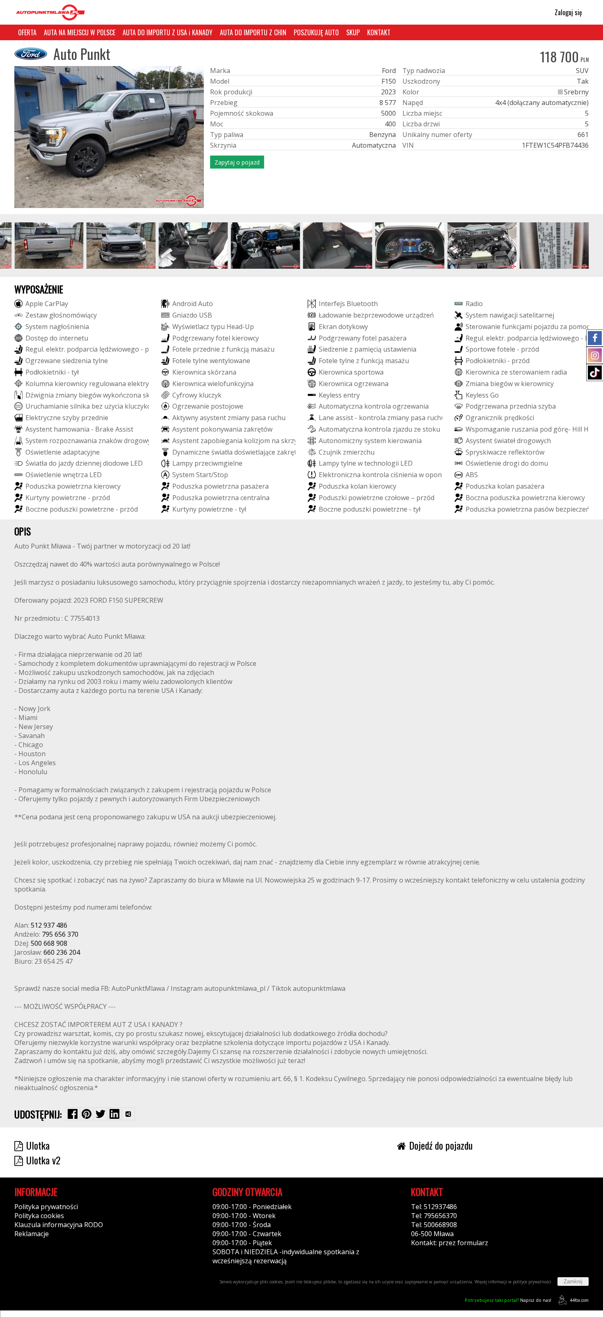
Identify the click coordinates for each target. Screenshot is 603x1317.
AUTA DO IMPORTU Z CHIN (253, 32)
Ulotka (38, 1145)
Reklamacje (31, 1233)
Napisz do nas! (508, 1300)
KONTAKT (379, 32)
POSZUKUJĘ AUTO (316, 32)
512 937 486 (49, 925)
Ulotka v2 (43, 1159)
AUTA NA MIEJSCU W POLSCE (79, 32)
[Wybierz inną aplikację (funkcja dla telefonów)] (128, 1114)
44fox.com (579, 1300)
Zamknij (573, 1281)
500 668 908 (49, 943)
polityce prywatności (532, 1282)
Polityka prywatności (46, 1206)
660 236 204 (61, 952)
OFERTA (27, 32)
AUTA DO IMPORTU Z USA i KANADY (167, 32)
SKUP (353, 32)
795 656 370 (60, 934)
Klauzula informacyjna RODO (58, 1224)
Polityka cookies (39, 1215)
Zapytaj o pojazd (237, 162)
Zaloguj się (567, 12)
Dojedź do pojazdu (441, 1145)
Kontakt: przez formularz (449, 1242)
